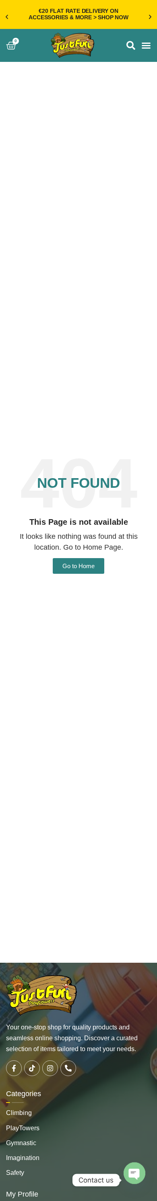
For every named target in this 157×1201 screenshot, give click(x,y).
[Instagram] (50, 1068)
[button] (7, 17)
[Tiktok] (32, 1068)
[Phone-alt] (68, 1068)
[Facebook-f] (14, 1068)
